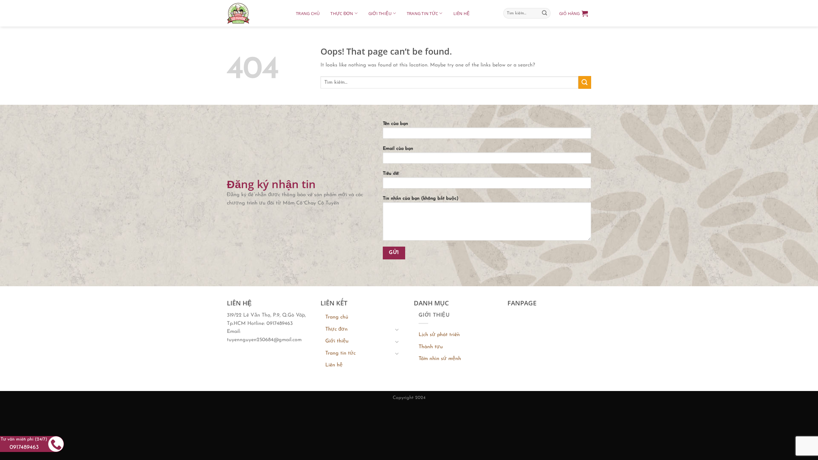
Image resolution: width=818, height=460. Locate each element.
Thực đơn (341, 13)
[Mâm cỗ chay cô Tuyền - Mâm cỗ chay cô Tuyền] (255, 13)
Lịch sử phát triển (439, 334)
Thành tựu (431, 346)
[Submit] (544, 13)
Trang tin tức (422, 13)
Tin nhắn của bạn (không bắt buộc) (421, 198)
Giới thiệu (380, 13)
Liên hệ (461, 13)
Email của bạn (398, 148)
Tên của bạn (395, 123)
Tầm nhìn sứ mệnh (440, 358)
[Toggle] (396, 329)
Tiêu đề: (391, 173)
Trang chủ (308, 13)
